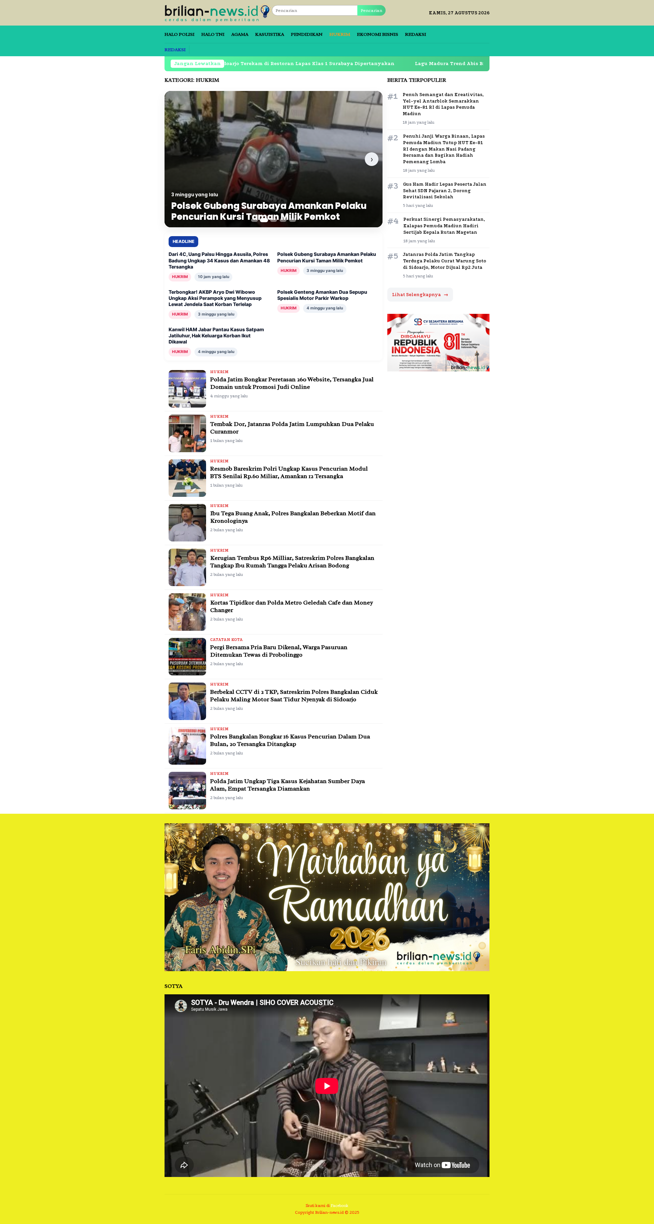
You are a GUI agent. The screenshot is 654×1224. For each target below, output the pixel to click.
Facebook (339, 1205)
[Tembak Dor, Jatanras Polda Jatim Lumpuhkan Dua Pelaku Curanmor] (187, 433)
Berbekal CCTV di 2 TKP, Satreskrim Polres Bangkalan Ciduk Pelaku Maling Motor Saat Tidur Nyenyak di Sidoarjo (294, 695)
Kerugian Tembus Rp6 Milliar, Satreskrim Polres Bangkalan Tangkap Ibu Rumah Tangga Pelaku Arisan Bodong (292, 561)
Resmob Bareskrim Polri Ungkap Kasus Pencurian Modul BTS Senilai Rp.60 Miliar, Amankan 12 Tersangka (289, 472)
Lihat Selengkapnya (420, 294)
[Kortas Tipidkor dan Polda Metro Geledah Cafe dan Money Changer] (187, 612)
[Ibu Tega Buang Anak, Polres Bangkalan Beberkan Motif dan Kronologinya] (187, 522)
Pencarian (371, 10)
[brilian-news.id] (218, 12)
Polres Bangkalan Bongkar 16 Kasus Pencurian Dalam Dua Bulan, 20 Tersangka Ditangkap (290, 740)
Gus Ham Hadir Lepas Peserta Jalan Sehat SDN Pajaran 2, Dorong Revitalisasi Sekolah (444, 191)
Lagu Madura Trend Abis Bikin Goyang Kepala (401, 63)
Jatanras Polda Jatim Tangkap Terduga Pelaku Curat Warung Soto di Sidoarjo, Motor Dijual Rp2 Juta (444, 261)
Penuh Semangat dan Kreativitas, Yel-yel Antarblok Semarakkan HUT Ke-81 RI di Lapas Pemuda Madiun (443, 104)
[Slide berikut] (371, 159)
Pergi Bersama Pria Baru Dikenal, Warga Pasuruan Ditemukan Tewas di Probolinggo (278, 651)
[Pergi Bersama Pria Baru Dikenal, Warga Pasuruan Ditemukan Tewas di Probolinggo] (187, 656)
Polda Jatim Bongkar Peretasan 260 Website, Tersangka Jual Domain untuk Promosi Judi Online (292, 383)
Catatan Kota (226, 640)
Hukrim (219, 372)
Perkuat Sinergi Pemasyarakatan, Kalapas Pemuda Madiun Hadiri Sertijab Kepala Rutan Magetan (444, 226)
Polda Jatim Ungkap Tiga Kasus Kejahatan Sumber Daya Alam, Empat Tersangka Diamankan (287, 785)
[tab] (254, 220)
